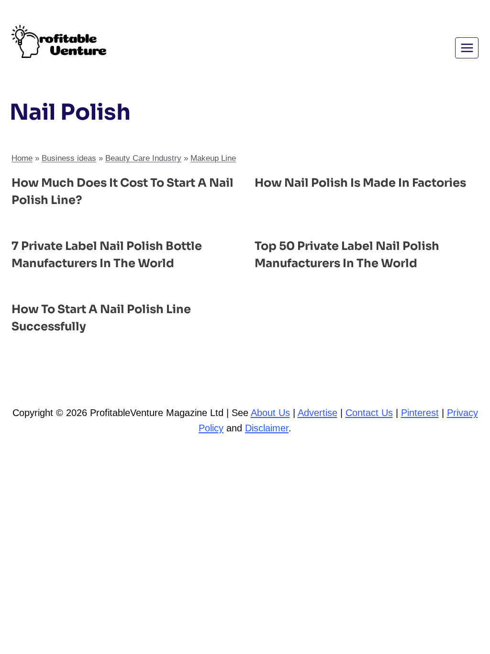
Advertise (317, 412)
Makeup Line (213, 158)
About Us (270, 412)
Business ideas (69, 158)
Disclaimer (267, 428)
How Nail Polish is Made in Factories (360, 183)
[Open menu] (467, 47)
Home (22, 158)
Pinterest (420, 412)
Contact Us (369, 412)
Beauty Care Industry (143, 158)
